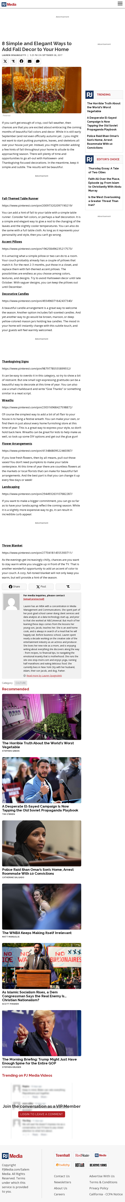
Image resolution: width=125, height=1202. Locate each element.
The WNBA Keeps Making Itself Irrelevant (37, 933)
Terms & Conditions (103, 1182)
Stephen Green (11, 751)
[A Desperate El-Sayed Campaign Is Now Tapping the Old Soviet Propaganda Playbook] (41, 780)
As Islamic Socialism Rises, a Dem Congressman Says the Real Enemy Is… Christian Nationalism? (34, 996)
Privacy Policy (98, 1188)
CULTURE (21, 683)
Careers (59, 1194)
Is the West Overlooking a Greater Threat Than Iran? (104, 201)
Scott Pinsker (10, 1004)
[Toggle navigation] (120, 4)
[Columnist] (12, 601)
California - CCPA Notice (106, 1194)
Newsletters (62, 1182)
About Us (60, 1188)
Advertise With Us (102, 1176)
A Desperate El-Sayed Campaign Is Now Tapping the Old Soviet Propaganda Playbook (40, 808)
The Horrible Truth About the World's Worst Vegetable (38, 745)
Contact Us (62, 1176)
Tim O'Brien (8, 814)
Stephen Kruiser (11, 1067)
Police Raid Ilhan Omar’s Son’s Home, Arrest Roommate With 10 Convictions (38, 872)
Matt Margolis (10, 937)
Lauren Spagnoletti (14, 55)
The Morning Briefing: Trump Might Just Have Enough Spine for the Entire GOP (39, 1061)
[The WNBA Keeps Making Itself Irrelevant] (41, 906)
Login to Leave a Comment (41, 1114)
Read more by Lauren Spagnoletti (44, 675)
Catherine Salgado (13, 877)
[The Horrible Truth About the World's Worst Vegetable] (41, 716)
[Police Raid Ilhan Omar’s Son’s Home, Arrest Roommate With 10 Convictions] (41, 843)
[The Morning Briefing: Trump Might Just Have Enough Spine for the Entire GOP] (41, 1033)
